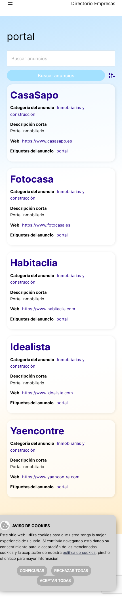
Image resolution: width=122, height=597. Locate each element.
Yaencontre (37, 431)
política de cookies (79, 552)
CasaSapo (34, 95)
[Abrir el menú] (10, 3)
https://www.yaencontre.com (50, 476)
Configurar (32, 571)
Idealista (30, 347)
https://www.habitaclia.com (48, 308)
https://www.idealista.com (47, 392)
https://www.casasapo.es (47, 141)
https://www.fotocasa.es (46, 225)
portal (62, 151)
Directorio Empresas (93, 3)
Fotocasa (32, 179)
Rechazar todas (71, 571)
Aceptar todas (55, 581)
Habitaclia (34, 263)
